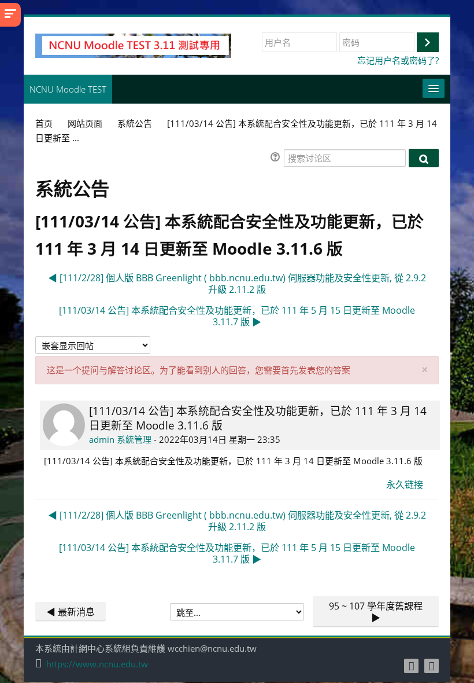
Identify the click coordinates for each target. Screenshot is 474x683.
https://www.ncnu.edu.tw (97, 664)
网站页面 (85, 123)
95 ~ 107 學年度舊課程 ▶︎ (376, 612)
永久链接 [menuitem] (404, 484)
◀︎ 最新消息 (70, 611)
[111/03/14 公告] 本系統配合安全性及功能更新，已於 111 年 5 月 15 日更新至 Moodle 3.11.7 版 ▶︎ (237, 316)
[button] (277, 158)
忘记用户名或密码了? (398, 60)
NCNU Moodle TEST (67, 89)
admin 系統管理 (120, 439)
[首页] (133, 44)
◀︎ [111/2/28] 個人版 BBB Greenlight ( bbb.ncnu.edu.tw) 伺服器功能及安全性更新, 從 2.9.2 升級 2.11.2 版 (237, 283)
